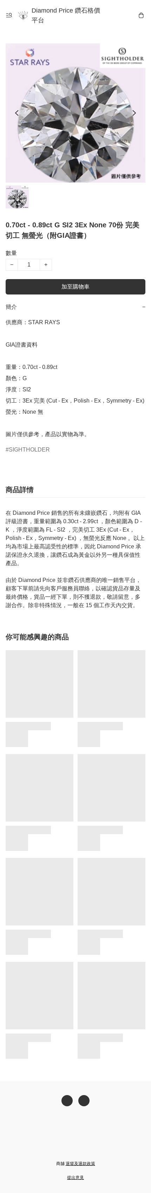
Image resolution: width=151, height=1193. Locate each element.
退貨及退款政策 (80, 1163)
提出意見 (75, 1177)
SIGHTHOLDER (29, 450)
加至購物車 (75, 287)
